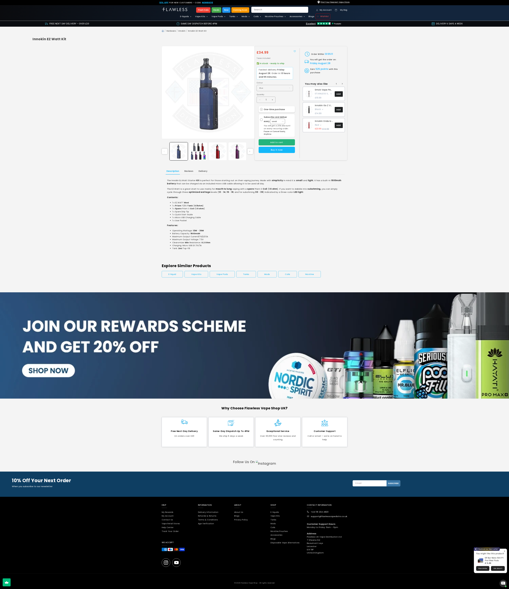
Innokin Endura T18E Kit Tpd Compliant (324, 121)
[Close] (504, 4)
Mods (246, 16)
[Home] (163, 31)
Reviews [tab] (188, 171)
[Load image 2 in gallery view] (198, 151)
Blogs (311, 16)
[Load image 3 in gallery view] (218, 151)
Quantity (260, 94)
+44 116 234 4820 (320, 511)
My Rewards (167, 512)
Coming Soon (240, 10)
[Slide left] (165, 151)
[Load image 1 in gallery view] (179, 151)
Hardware (171, 31)
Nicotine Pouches (275, 16)
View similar (482, 568)
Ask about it (497, 568)
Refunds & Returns (207, 516)
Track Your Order (170, 531)
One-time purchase (274, 109)
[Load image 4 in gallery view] (237, 151)
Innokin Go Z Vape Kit (324, 105)
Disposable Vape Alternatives (285, 542)
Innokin (181, 31)
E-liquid (172, 274)
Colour (260, 82)
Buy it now (277, 149)
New (226, 10)
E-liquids (185, 16)
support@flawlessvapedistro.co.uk (329, 516)
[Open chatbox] (503, 583)
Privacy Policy (241, 519)
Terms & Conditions (208, 519)
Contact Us (167, 519)
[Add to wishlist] (295, 51)
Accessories (297, 16)
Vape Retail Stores (171, 523)
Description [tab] (172, 171)
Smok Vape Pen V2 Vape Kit (324, 90)
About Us (238, 512)
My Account (168, 516)
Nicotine (309, 274)
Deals (216, 10)
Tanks (233, 16)
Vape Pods (218, 16)
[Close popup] (504, 551)
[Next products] (342, 84)
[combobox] (279, 10)
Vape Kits (201, 16)
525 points (321, 69)
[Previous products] (336, 84)
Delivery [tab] (203, 171)
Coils (257, 16)
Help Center (168, 527)
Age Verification (206, 523)
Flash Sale (203, 10)
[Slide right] (250, 151)
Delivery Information (208, 512)
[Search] (305, 10)
